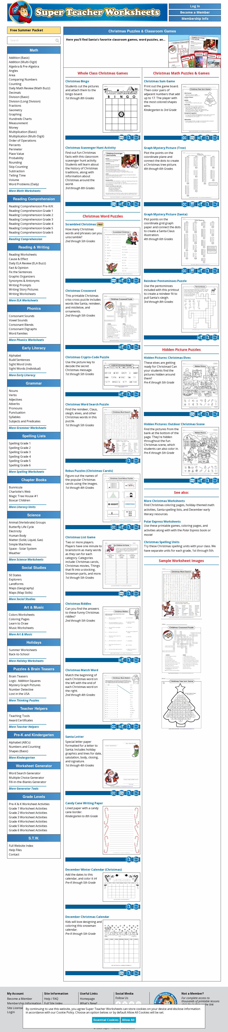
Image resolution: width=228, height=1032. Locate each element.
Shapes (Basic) (18, 751)
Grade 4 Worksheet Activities (28, 821)
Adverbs (14, 404)
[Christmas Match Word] (121, 697)
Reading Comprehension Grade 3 (31, 219)
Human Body (17, 536)
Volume (14, 180)
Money (13, 127)
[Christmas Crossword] (121, 318)
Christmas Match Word (81, 670)
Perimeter (15, 149)
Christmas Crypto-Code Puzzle (87, 357)
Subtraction (17, 171)
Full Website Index (21, 846)
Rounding (15, 162)
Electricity (15, 531)
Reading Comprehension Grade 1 (31, 211)
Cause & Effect (18, 259)
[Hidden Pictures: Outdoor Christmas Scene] (200, 451)
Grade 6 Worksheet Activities (28, 830)
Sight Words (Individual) (25, 368)
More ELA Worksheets (23, 300)
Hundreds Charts (20, 119)
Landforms (16, 584)
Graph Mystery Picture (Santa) (165, 214)
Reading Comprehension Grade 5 (31, 228)
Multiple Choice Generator (26, 778)
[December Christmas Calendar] (121, 944)
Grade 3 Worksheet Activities (28, 817)
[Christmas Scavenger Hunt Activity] (121, 175)
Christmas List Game (80, 537)
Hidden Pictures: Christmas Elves (167, 358)
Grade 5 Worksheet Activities (28, 826)
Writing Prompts (20, 285)
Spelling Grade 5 (20, 461)
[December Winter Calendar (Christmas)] (121, 887)
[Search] (57, 40)
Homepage (87, 999)
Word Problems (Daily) (24, 184)
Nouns (13, 391)
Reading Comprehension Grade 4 (31, 224)
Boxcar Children (19, 500)
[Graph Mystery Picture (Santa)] (200, 242)
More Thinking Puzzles (24, 700)
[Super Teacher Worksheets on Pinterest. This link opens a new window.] (131, 1004)
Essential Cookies (106, 1020)
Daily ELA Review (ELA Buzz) (27, 263)
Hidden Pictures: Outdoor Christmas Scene (174, 424)
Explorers (15, 579)
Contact (14, 854)
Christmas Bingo (77, 81)
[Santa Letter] (121, 764)
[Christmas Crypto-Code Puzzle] (121, 375)
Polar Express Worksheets (162, 521)
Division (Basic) (19, 97)
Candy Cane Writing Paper (84, 803)
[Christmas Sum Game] (200, 108)
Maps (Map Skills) (20, 593)
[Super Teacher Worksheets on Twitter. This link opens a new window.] (125, 1004)
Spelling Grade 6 (20, 465)
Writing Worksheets (22, 294)
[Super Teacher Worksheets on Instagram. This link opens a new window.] (138, 1004)
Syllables (14, 417)
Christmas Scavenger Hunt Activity (90, 148)
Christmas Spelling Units (161, 542)
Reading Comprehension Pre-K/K (31, 206)
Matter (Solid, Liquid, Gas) (26, 540)
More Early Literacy (22, 375)
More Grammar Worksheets (27, 428)
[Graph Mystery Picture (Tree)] (200, 175)
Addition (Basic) (19, 58)
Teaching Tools (19, 716)
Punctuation (17, 412)
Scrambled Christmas (80, 224)
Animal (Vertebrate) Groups (27, 522)
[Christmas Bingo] (121, 108)
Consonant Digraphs (23, 329)
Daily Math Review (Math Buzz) (29, 88)
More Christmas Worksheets (164, 501)
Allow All (128, 1020)
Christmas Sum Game (159, 81)
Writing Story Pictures (23, 289)
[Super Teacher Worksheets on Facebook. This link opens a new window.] (118, 1004)
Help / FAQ (51, 999)
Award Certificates (21, 720)
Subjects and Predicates (24, 421)
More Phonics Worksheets (26, 340)
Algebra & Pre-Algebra (24, 66)
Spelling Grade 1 (20, 443)
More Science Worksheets (26, 559)
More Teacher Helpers (24, 727)
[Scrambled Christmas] (121, 251)
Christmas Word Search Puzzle (87, 404)
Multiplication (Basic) (23, 132)
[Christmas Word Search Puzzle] (121, 432)
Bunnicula (15, 487)
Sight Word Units (20, 364)
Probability (16, 158)
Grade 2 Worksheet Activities (28, 813)
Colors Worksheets (22, 615)
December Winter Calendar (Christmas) (93, 870)
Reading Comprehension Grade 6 (31, 232)
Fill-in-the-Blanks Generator (27, 782)
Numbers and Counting (24, 747)
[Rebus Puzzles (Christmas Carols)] (121, 498)
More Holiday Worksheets (26, 661)
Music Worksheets (21, 628)
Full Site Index (53, 1003)
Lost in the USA (19, 694)
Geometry (15, 110)
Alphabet (15, 355)
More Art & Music (20, 634)
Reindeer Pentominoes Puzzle (165, 281)
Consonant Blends (21, 325)
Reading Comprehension (25, 239)
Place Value (16, 154)
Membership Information (24, 1003)
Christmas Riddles (78, 604)
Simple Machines (20, 544)
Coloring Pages (19, 619)
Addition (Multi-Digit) (23, 62)
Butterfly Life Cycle (21, 527)
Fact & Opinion (18, 268)
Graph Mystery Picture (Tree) (165, 148)
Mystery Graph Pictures (24, 685)
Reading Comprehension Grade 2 (31, 215)
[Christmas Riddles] (121, 631)
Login (11, 1012)
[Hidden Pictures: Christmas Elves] (200, 385)
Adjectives (15, 399)
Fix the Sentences (20, 272)
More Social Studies (22, 599)
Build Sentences (19, 360)
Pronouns (15, 408)
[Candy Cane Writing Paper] (121, 830)
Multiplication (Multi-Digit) (26, 136)
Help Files (15, 850)
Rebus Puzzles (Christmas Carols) (89, 471)
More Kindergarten (22, 757)
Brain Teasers (18, 676)
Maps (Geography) (21, 588)
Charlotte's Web (19, 492)
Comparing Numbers (23, 79)
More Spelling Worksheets (26, 472)
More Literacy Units (22, 507)
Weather (14, 553)
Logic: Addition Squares (25, 681)
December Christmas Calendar (87, 917)
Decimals (15, 93)
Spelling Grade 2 (20, 448)
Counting (15, 84)
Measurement (18, 123)
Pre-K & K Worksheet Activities (29, 804)
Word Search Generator (25, 773)
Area (12, 75)
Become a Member (19, 999)
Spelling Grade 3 (20, 452)
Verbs (13, 395)
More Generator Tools (23, 788)
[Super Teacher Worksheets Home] (87, 12)
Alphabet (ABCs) (19, 742)
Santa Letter (74, 737)
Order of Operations (22, 140)
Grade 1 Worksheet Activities (28, 808)
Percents (15, 145)
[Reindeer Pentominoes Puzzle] (200, 308)
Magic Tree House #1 (23, 496)
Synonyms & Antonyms (24, 281)
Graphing (15, 114)
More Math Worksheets (25, 191)
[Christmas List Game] (121, 564)
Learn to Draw (18, 623)
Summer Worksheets (23, 650)
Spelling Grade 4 (20, 456)
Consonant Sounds (21, 316)
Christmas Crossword (80, 291)
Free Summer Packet (26, 30)
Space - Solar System (23, 549)
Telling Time (17, 175)
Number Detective (21, 689)
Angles (13, 71)
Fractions (15, 106)
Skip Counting (18, 167)
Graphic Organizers (22, 276)
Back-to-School (19, 654)
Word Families (18, 333)
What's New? (88, 1003)
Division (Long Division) (24, 101)
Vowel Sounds (18, 320)
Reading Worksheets (23, 254)
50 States (15, 575)
